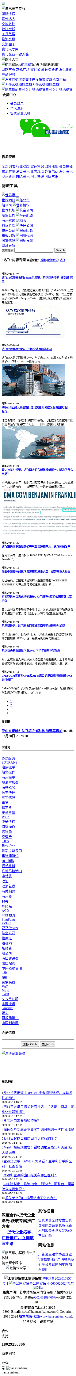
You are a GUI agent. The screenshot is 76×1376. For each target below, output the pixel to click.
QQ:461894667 (44, 1297)
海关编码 (8, 891)
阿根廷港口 (10, 1018)
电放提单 (8, 767)
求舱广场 (23, 69)
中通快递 (8, 821)
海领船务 (8, 787)
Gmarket (7, 1008)
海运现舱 (66, 69)
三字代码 (8, 797)
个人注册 (17, 108)
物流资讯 (8, 39)
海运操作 (8, 827)
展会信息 (55, 1225)
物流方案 (8, 171)
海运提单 (8, 777)
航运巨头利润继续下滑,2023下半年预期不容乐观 (31, 650)
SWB (5, 994)
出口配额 (8, 963)
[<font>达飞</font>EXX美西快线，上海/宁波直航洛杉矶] (33, 337)
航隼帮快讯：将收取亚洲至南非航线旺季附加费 (33, 625)
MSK (5, 990)
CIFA (5, 841)
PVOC (6, 923)
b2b (4, 972)
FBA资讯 (23, 176)
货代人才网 (10, 49)
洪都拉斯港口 (12, 851)
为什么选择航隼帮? (46, 85)
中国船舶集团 (12, 968)
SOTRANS (10, 762)
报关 (5, 901)
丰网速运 (8, 1004)
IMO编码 (8, 758)
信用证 (7, 938)
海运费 (7, 896)
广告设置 (45, 1254)
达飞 (62, 260)
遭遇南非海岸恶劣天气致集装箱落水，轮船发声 (36, 546)
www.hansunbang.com (55, 1316)
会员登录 (17, 103)
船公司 (7, 953)
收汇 (5, 881)
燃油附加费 (10, 782)
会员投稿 (66, 166)
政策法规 (51, 166)
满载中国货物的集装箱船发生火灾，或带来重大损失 (36, 571)
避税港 (7, 943)
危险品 (7, 906)
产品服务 (8, 74)
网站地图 (62, 1264)
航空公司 (8, 933)
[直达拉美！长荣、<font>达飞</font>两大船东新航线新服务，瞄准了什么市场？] (33, 457)
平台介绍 (48, 1264)
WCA (6, 817)
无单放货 (8, 813)
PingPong (8, 919)
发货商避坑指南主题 (50, 79)
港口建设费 (10, 958)
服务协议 (58, 1254)
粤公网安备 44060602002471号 (51, 1283)
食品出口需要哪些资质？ (22, 1121)
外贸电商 (51, 171)
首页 (43, 260)
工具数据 (8, 34)
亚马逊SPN (10, 928)
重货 (5, 802)
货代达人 (8, 19)
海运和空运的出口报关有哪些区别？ (30, 1175)
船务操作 (8, 772)
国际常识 (51, 176)
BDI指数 (8, 861)
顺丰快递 (8, 792)
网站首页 (8, 69)
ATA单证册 (10, 999)
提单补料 (8, 866)
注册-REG (47, 1044)
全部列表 (8, 166)
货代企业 (8, 846)
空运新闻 (8, 176)
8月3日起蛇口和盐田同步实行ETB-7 (30, 1138)
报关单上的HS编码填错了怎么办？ (31, 1198)
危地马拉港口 (12, 871)
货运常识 (37, 166)
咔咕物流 (8, 915)
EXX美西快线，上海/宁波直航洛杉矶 (27, 349)
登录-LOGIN (29, 1044)
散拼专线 (8, 29)
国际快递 (8, 14)
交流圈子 (8, 44)
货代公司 (37, 69)
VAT (5, 986)
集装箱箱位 (10, 856)
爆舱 (5, 977)
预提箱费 (8, 982)
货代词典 (45, 1220)
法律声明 (57, 1259)
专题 (61, 1230)
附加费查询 (50, 1230)
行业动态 (23, 166)
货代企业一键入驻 (15, 54)
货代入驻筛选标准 (59, 90)
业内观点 (37, 171)
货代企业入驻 (20, 113)
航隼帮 (26, 64)
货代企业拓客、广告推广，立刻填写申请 (18, 1238)
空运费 (7, 837)
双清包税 (8, 886)
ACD (5, 910)
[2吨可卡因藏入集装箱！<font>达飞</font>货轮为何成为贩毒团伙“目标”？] (33, 395)
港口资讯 (23, 171)
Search (60, 250)
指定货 (7, 808)
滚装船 (7, 832)
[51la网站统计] (38, 1287)
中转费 (7, 876)
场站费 (7, 948)
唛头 (5, 1013)
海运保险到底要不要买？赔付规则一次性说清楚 (38, 1129)
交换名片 (8, 24)
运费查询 (51, 69)
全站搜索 (58, 1220)
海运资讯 (66, 171)
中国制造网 (10, 1023)
